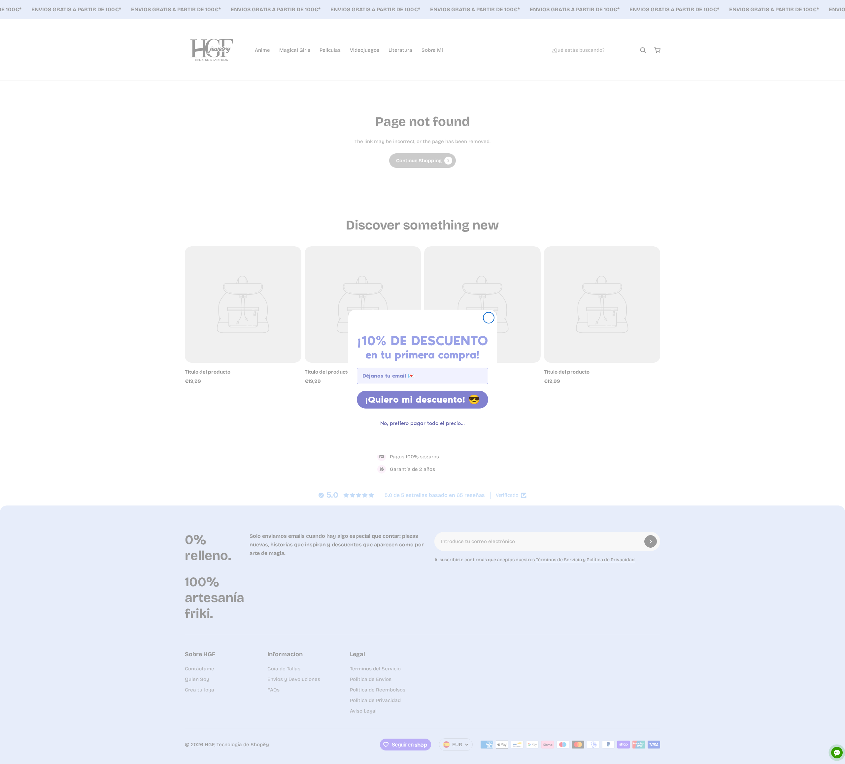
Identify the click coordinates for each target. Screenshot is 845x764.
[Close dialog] (488, 317)
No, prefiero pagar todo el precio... (422, 423)
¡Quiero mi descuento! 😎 (422, 399)
